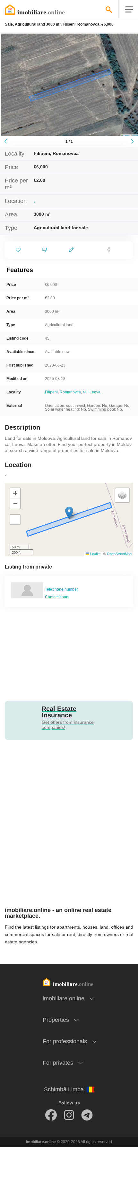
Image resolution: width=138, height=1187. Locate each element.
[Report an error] (44, 250)
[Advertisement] (69, 653)
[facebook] (51, 1115)
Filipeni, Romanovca (63, 392)
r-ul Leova (91, 392)
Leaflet (94, 554)
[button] (69, 513)
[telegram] (87, 1115)
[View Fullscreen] (15, 519)
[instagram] (69, 1115)
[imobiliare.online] (43, 9)
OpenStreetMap (119, 554)
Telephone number (61, 589)
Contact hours (57, 597)
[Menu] (129, 9)
